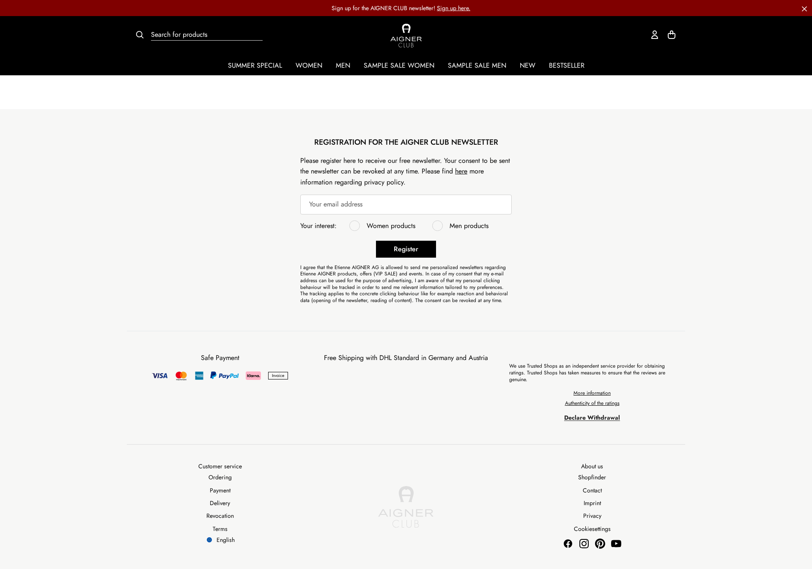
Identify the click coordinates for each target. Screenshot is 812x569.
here (461, 171)
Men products (469, 226)
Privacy (592, 515)
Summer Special (255, 65)
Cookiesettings (592, 529)
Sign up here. (453, 8)
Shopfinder (592, 477)
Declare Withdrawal (592, 417)
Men (343, 65)
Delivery (220, 503)
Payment (220, 490)
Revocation (220, 515)
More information (592, 393)
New (527, 65)
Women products (391, 226)
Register (406, 249)
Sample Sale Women (399, 65)
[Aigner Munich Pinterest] (600, 544)
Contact (592, 490)
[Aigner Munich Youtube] (616, 544)
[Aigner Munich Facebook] (568, 544)
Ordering (220, 477)
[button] (804, 8)
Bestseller (566, 65)
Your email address (335, 204)
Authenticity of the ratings (592, 403)
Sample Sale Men (477, 65)
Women (309, 65)
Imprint (592, 503)
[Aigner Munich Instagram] (584, 544)
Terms (220, 529)
